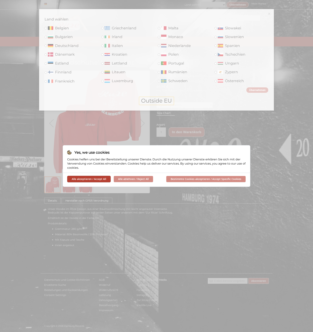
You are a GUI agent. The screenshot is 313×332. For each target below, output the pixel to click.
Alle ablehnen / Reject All (133, 179)
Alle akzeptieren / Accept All (89, 179)
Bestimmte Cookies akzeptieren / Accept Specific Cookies (206, 179)
